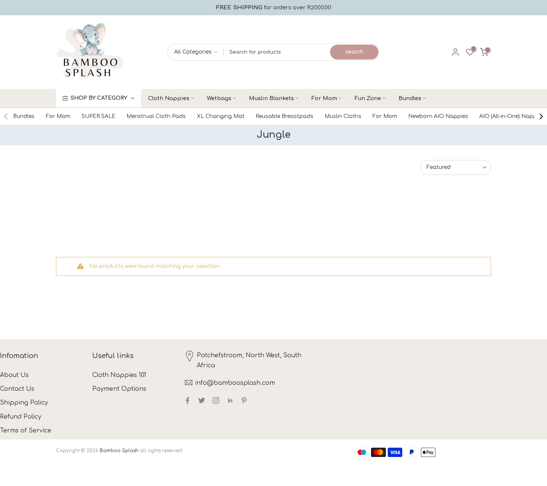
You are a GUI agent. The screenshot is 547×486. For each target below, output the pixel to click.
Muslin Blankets (271, 98)
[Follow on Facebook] (187, 400)
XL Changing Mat (220, 116)
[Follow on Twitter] (201, 400)
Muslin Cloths (342, 116)
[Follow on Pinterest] (244, 400)
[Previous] (6, 116)
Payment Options (119, 389)
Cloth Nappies (168, 98)
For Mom (324, 98)
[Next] (540, 116)
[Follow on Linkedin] (230, 400)
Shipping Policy (24, 402)
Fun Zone (368, 98)
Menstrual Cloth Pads (156, 116)
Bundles (410, 98)
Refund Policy (20, 416)
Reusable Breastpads (284, 116)
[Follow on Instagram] (215, 400)
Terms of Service (25, 430)
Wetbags (219, 98)
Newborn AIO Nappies (438, 116)
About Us (14, 375)
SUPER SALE (98, 116)
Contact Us (17, 389)
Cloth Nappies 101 (119, 375)
